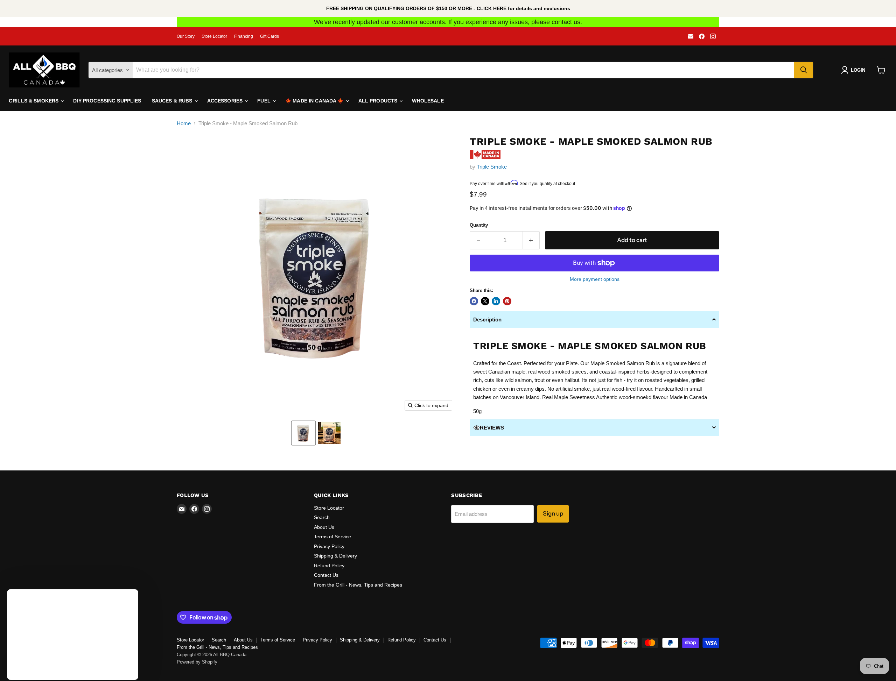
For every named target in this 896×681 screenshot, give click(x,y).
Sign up (553, 513)
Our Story (186, 36)
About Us (324, 527)
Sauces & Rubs (173, 101)
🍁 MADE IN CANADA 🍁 (315, 101)
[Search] (803, 70)
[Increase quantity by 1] (531, 240)
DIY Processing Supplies (107, 101)
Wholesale (427, 101)
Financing (243, 36)
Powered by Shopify (197, 662)
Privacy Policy (329, 546)
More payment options (595, 279)
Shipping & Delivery (335, 556)
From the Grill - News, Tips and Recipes (358, 585)
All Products (378, 101)
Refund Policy (329, 565)
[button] (303, 433)
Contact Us (326, 575)
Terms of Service (332, 536)
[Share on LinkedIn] (496, 301)
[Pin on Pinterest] (507, 301)
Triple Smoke (492, 167)
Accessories (225, 101)
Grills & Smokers (34, 101)
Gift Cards (269, 36)
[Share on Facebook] (474, 301)
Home (184, 123)
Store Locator (214, 36)
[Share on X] (485, 301)
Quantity (479, 225)
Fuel (264, 101)
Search (322, 517)
